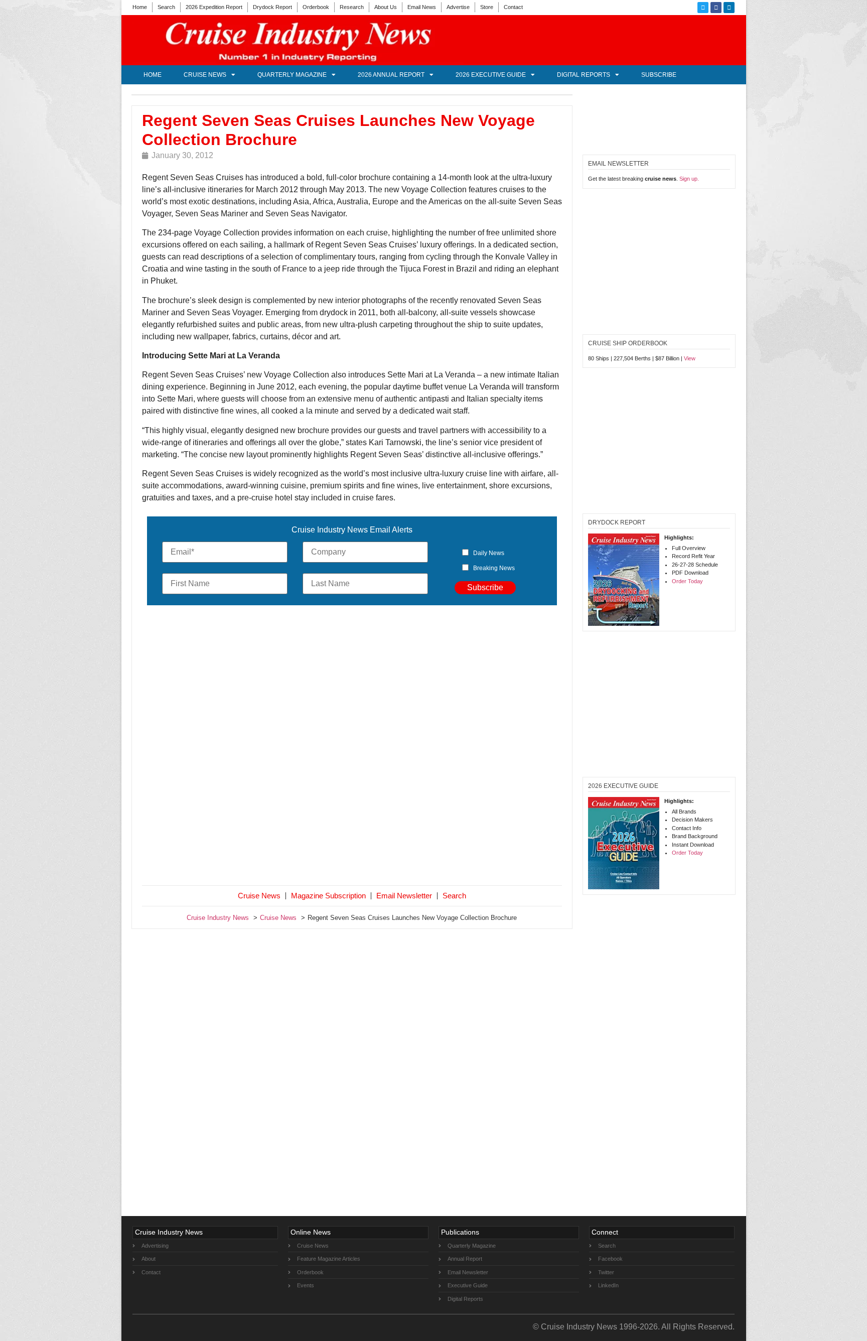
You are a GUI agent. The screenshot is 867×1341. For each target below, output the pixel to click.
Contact (513, 7)
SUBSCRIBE (658, 74)
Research (352, 7)
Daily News (488, 553)
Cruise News (205, 74)
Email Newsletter (404, 895)
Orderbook (316, 7)
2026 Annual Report (391, 74)
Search (166, 7)
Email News (421, 7)
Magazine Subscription (328, 895)
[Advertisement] (352, 747)
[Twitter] (702, 7)
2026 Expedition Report (214, 7)
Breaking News (494, 568)
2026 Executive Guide (491, 74)
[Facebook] (715, 7)
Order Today (687, 581)
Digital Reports (583, 74)
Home (139, 7)
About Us (385, 7)
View (689, 358)
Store (486, 7)
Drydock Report (272, 7)
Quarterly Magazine (292, 74)
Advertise (458, 7)
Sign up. (689, 179)
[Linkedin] (729, 7)
